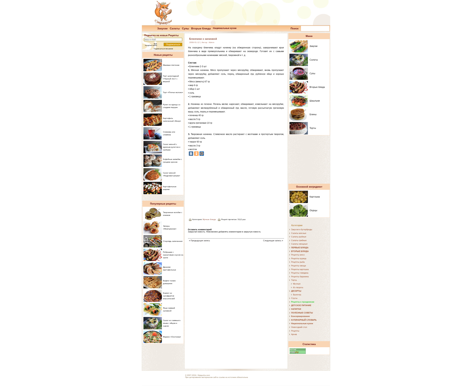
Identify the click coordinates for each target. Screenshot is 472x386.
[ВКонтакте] (191, 153)
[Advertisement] (219, 186)
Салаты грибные (299, 240)
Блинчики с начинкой (203, 38)
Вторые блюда (201, 28)
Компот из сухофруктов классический (169, 296)
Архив (294, 334)
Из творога (298, 287)
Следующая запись (272, 240)
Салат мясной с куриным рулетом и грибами (171, 147)
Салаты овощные (299, 244)
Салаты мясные (298, 233)
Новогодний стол (299, 327)
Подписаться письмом (163, 49)
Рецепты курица (298, 258)
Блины (313, 114)
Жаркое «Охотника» (172, 337)
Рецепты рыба (298, 262)
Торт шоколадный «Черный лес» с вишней (171, 79)
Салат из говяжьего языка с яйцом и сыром (172, 323)
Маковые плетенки (171, 65)
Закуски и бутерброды (301, 229)
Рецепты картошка (300, 269)
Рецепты (295, 331)
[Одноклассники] (196, 153)
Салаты (175, 28)
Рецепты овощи (298, 266)
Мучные (297, 284)
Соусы (294, 298)
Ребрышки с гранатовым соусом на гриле (173, 255)
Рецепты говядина (299, 273)
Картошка (315, 196)
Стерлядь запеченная (172, 241)
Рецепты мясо (298, 255)
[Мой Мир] (201, 153)
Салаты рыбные (298, 237)
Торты (313, 128)
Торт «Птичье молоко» (173, 92)
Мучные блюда (209, 219)
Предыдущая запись (200, 240)
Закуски (162, 28)
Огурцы (313, 210)
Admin (211, 42)
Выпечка (297, 295)
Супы (185, 28)
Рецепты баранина (300, 276)
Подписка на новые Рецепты (161, 35)
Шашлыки (315, 100)
